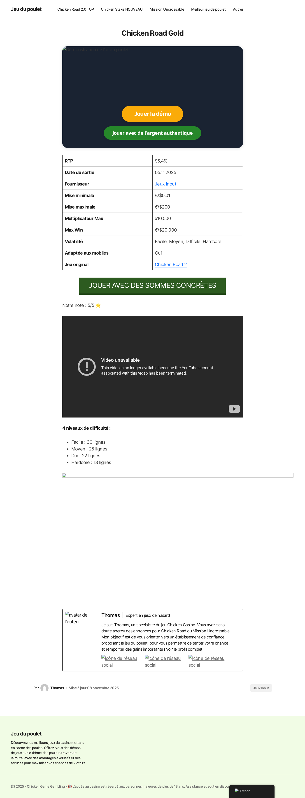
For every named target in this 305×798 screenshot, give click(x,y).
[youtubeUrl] (166, 661)
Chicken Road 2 (171, 264)
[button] (289, 9)
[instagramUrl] (122, 661)
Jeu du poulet (26, 9)
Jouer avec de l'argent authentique (152, 133)
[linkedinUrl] (210, 661)
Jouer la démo (152, 113)
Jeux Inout (165, 184)
